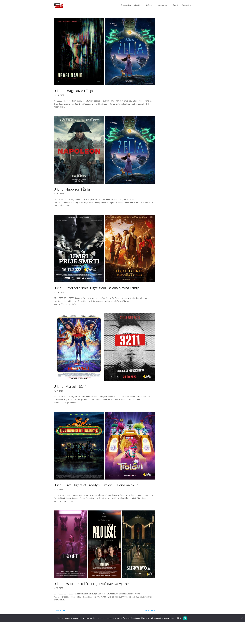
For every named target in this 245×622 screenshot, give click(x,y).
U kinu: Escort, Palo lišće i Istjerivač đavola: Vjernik (91, 583)
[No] (242, 618)
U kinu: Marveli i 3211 (70, 386)
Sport (175, 5)
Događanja (162, 5)
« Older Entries (60, 610)
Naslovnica (126, 5)
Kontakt (185, 5)
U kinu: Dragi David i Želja (73, 90)
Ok (185, 618)
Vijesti (137, 5)
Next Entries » (149, 610)
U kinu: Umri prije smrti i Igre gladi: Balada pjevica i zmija (96, 288)
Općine (148, 5)
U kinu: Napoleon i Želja (72, 189)
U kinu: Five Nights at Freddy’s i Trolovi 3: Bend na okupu (97, 485)
